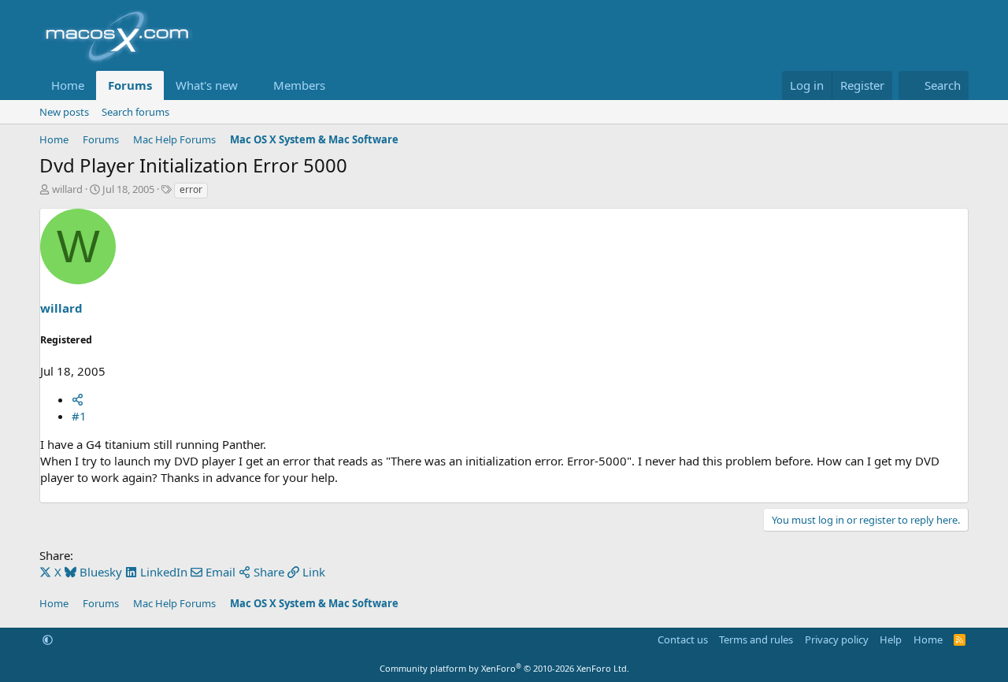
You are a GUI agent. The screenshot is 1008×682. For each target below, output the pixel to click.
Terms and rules (756, 639)
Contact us (683, 639)
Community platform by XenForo (504, 668)
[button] (250, 85)
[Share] (77, 399)
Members (299, 85)
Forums (130, 85)
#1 (79, 416)
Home (67, 85)
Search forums (135, 112)
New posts (64, 112)
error (191, 189)
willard (67, 189)
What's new (207, 85)
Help (891, 639)
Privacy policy (837, 639)
